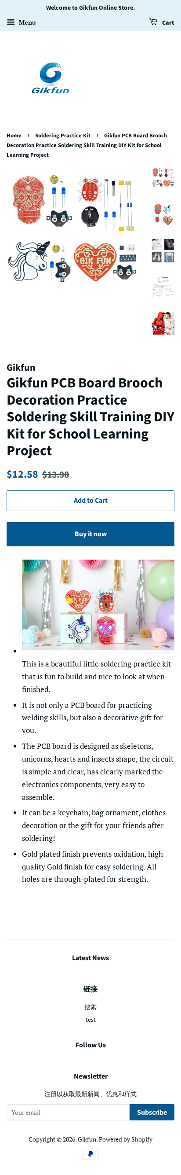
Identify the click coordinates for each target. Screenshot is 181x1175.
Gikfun (87, 1139)
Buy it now (91, 534)
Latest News (90, 958)
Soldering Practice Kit (62, 136)
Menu (26, 22)
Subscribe (152, 1112)
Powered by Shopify (125, 1139)
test (91, 1019)
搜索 (90, 1007)
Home (14, 136)
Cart (167, 22)
